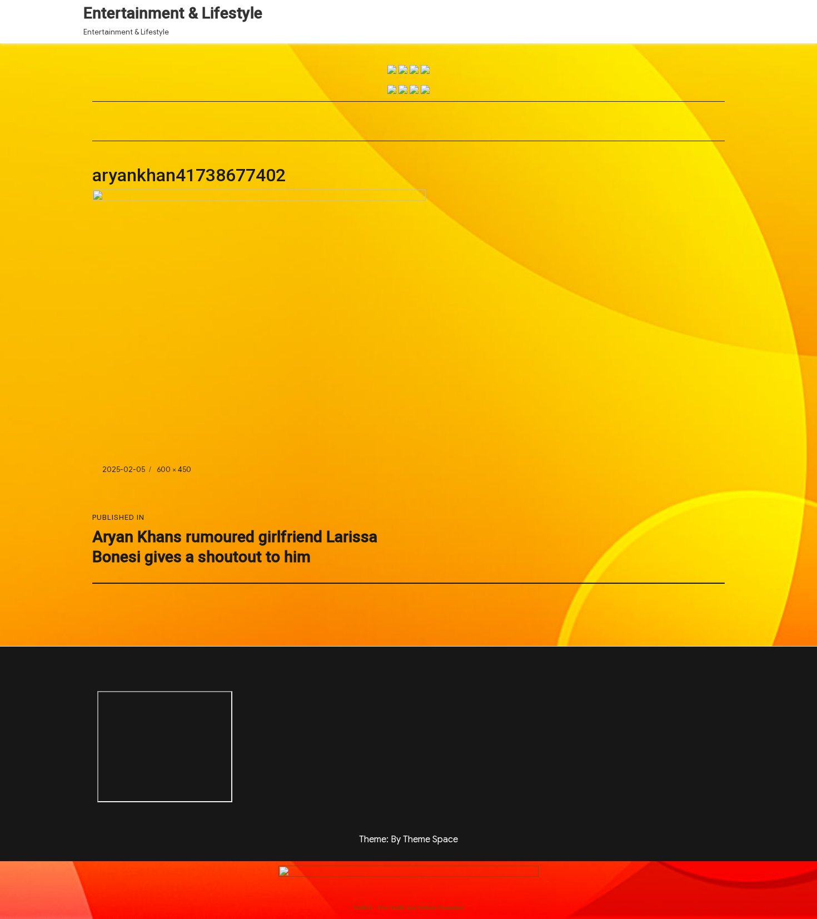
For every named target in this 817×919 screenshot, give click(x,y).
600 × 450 (174, 469)
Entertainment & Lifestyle (172, 13)
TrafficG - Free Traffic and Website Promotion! (409, 908)
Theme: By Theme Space (408, 839)
